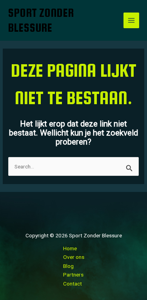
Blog (68, 266)
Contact (72, 283)
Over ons (73, 257)
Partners (73, 274)
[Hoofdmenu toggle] (131, 21)
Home (70, 248)
